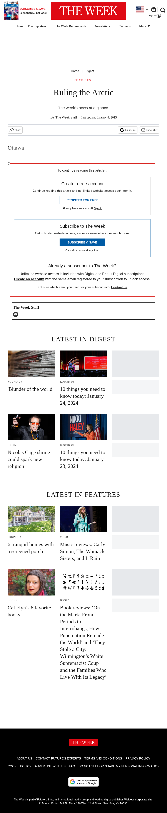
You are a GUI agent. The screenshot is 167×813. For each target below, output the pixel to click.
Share (18, 129)
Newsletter (151, 129)
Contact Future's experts (58, 758)
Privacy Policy (137, 758)
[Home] (18, 26)
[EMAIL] (16, 314)
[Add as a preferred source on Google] (83, 782)
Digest (89, 71)
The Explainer (37, 26)
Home (75, 71)
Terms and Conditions (103, 758)
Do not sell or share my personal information (119, 766)
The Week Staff (66, 117)
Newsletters (102, 26)
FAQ (72, 766)
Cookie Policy (19, 766)
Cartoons (124, 26)
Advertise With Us (50, 766)
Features (83, 80)
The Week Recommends (70, 26)
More (143, 26)
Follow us (130, 129)
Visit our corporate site (138, 799)
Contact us (119, 287)
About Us (24, 758)
